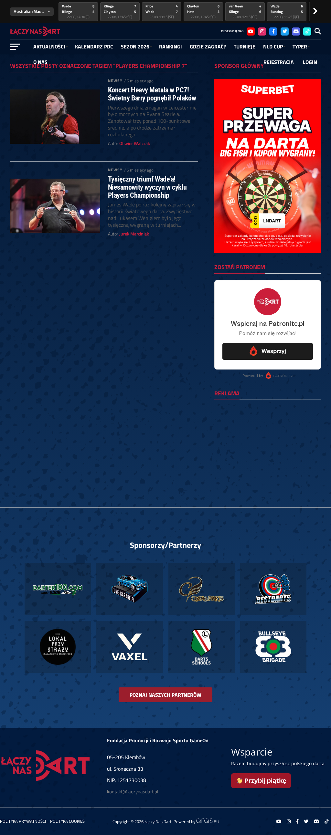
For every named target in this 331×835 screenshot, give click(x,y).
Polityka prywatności (23, 821)
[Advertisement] (267, 446)
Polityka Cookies (67, 821)
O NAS (40, 62)
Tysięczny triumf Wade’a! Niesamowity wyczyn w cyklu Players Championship (147, 187)
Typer (300, 46)
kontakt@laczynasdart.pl (132, 791)
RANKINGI (170, 46)
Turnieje (244, 46)
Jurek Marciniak (134, 233)
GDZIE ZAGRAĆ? (208, 46)
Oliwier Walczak (134, 143)
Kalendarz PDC (94, 46)
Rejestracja (278, 62)
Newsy (115, 81)
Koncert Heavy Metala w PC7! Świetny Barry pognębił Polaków (152, 94)
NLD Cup (273, 46)
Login (310, 62)
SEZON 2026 (135, 46)
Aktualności (49, 46)
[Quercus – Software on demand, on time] (207, 821)
